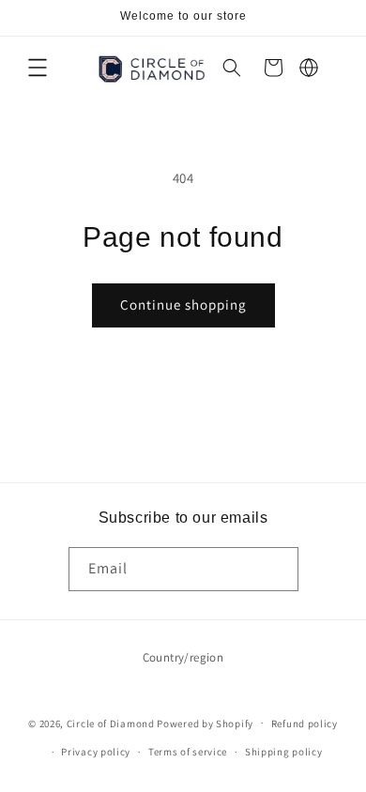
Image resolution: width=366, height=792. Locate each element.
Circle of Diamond (111, 722)
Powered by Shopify (205, 722)
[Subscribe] (276, 569)
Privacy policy (95, 751)
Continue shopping (183, 304)
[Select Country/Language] (308, 67)
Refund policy (304, 723)
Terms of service (187, 751)
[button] (37, 67)
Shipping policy (284, 751)
